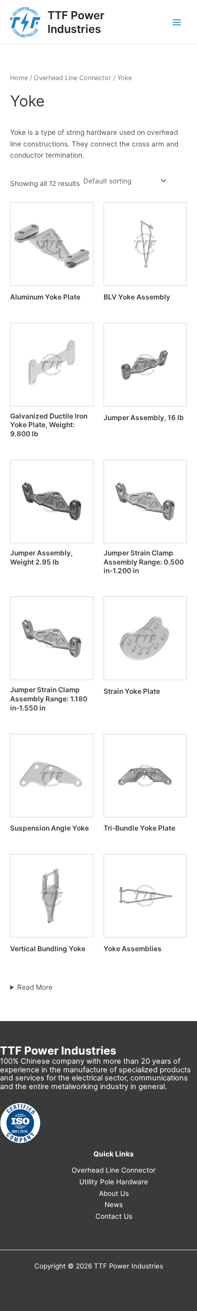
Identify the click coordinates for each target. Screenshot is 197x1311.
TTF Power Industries (76, 22)
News (114, 1205)
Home (19, 78)
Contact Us (113, 1216)
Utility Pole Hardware (113, 1182)
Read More (35, 987)
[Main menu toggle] (177, 22)
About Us (114, 1193)
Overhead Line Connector (72, 78)
